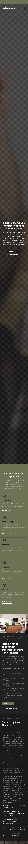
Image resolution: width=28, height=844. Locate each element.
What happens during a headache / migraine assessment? (12, 821)
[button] (25, 8)
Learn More (7, 510)
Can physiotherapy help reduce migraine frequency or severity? (13, 813)
